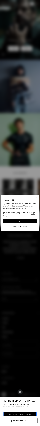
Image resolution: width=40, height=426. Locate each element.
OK (20, 221)
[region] (20, 213)
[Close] (20, 392)
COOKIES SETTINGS (20, 226)
